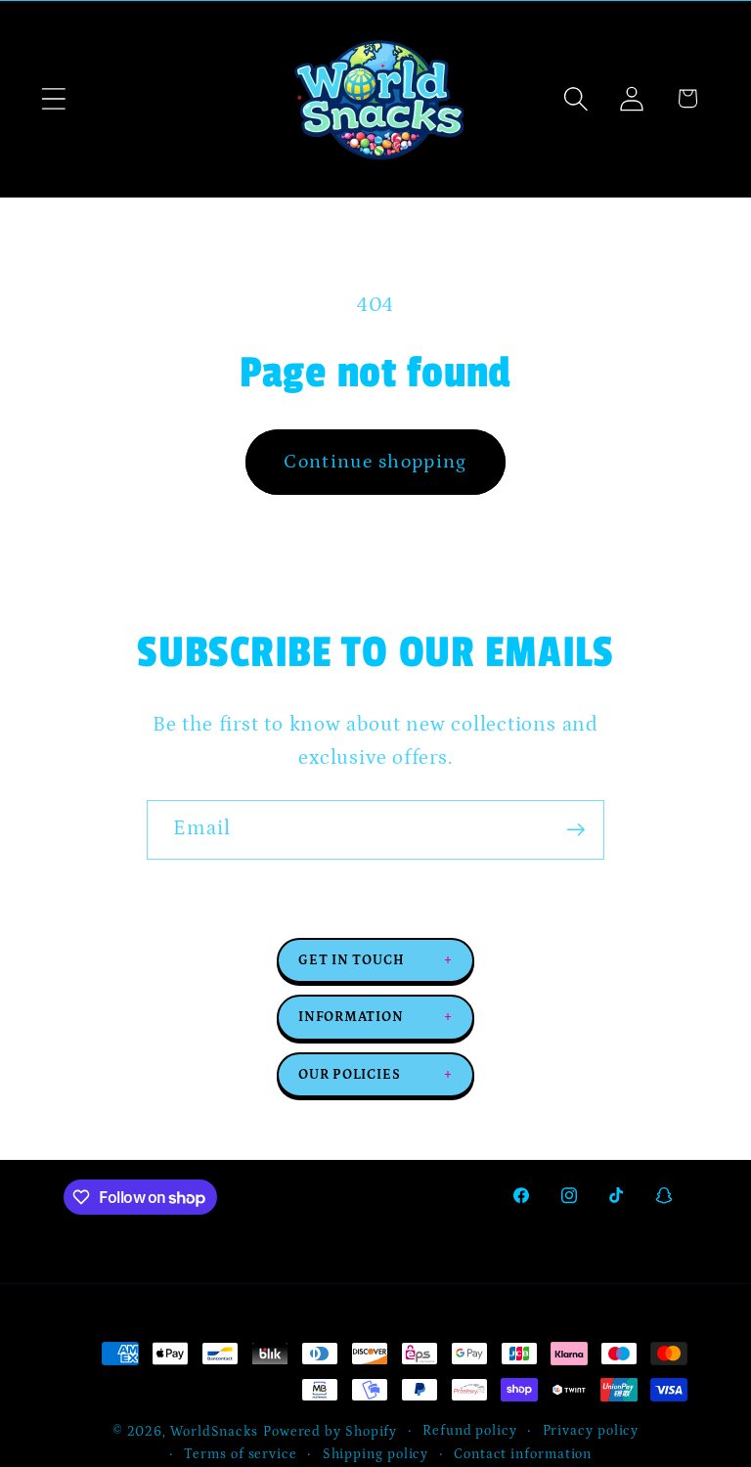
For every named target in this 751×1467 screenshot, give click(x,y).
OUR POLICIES (375, 1075)
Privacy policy (591, 1431)
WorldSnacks (214, 1432)
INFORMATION (375, 1017)
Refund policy (469, 1431)
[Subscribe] (575, 830)
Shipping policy (376, 1454)
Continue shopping (375, 461)
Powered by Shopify (330, 1432)
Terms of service (240, 1454)
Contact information (523, 1454)
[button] (53, 98)
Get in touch (375, 960)
